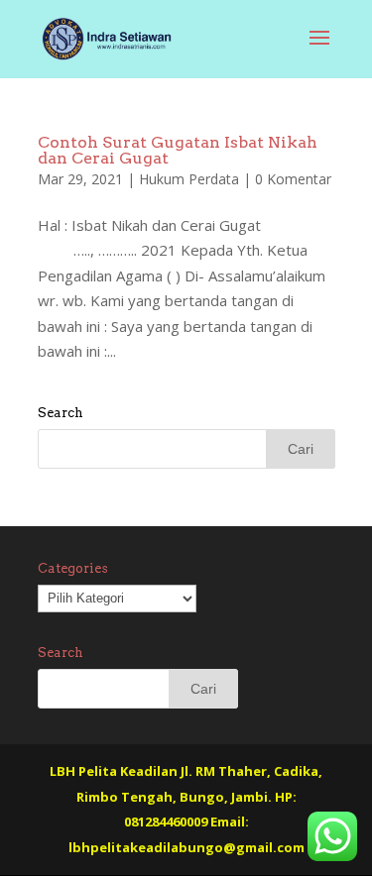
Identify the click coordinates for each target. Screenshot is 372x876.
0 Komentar (293, 178)
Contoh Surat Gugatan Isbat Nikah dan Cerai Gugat (177, 150)
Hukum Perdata (189, 178)
